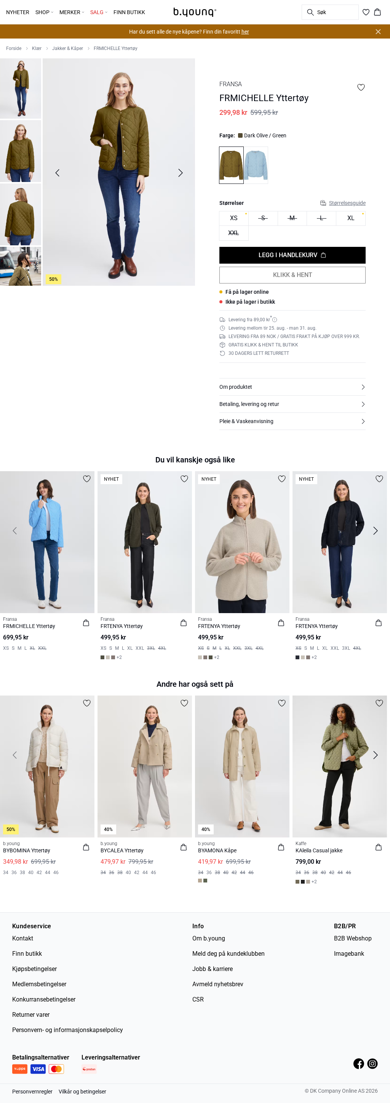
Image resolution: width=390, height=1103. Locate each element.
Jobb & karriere (212, 969)
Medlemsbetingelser (39, 984)
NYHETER (17, 12)
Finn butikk (27, 953)
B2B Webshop (353, 938)
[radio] (233, 218)
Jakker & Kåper (67, 48)
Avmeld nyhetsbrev (217, 984)
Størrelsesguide (347, 203)
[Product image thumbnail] (20, 88)
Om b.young (208, 938)
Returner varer (31, 1014)
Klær (37, 48)
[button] (292, 387)
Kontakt (22, 938)
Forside (13, 48)
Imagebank (349, 953)
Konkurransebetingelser (43, 999)
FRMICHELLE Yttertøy (115, 48)
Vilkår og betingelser (82, 1092)
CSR (198, 999)
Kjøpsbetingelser (34, 969)
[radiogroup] (292, 226)
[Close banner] (378, 31)
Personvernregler (32, 1092)
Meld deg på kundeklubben (228, 953)
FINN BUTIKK (129, 12)
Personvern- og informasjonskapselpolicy (67, 1030)
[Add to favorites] (361, 87)
